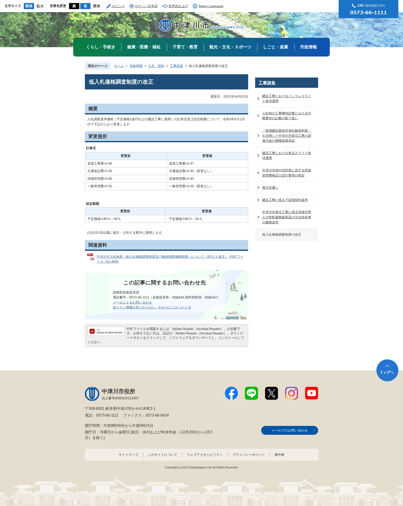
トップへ (387, 370)
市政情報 (308, 47)
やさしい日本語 (146, 6)
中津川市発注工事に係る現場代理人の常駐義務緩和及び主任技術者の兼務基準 (286, 217)
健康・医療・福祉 (144, 47)
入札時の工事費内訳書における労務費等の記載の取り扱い (286, 115)
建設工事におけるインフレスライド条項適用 (286, 98)
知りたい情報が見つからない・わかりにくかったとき (152, 307)
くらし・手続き (100, 47)
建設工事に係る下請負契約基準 (285, 200)
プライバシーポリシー (248, 454)
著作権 (279, 454)
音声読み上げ (178, 6)
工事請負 (176, 66)
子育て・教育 (185, 47)
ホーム (119, 66)
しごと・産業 (275, 47)
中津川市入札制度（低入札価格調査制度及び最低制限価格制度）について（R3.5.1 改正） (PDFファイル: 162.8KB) (170, 259)
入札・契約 (156, 66)
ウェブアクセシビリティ (205, 454)
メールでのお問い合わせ (290, 430)
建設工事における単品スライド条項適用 (286, 155)
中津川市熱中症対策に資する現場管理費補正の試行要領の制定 (286, 172)
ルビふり (118, 6)
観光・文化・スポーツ (230, 47)
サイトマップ (128, 454)
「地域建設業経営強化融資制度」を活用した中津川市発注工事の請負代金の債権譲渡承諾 (286, 135)
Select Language (210, 6)
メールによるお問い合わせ (132, 302)
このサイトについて (162, 454)
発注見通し (270, 187)
